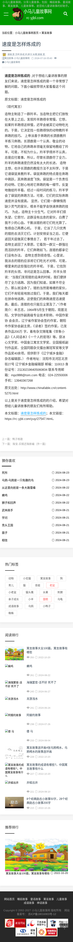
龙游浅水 (32, 698)
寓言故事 (47, 32)
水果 (45, 592)
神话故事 (42, 902)
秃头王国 (7, 525)
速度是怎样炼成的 (33, 413)
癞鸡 (4, 495)
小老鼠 (12, 592)
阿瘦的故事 (34, 715)
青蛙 (37, 585)
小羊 (31, 599)
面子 (4, 532)
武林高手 (7, 510)
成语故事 (13, 606)
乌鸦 (31, 606)
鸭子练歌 (17, 439)
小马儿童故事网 (35, 18)
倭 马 (30, 731)
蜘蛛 (11, 613)
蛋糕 (45, 599)
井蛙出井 (32, 782)
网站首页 (9, 899)
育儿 (11, 585)
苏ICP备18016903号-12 (42, 914)
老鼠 (52, 585)
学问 (4, 517)
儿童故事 (62, 899)
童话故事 (35, 899)
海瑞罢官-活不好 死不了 (41, 682)
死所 (4, 472)
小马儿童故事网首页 (27, 32)
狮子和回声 (9, 502)
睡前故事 (22, 899)
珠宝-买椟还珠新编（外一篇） (30, 443)
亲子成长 (13, 599)
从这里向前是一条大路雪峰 (19, 487)
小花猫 (27, 578)
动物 (11, 578)
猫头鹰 (30, 592)
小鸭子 (47, 606)
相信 (4, 540)
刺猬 (60, 592)
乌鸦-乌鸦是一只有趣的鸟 (18, 480)
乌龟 (60, 599)
